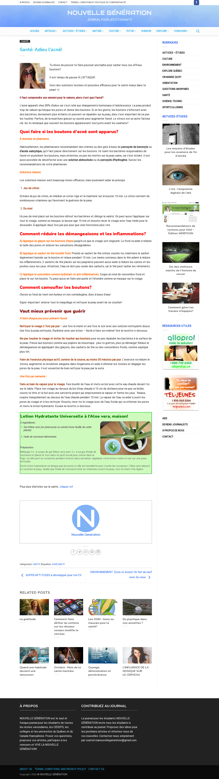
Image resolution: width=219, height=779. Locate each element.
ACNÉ (54, 564)
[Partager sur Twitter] (79, 552)
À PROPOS (25, 2)
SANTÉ (24, 41)
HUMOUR (146, 31)
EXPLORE (162, 31)
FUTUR (130, 31)
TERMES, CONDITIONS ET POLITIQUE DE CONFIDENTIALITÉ (98, 2)
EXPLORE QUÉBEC (172, 70)
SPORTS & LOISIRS (172, 107)
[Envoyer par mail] (86, 552)
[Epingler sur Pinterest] (92, 552)
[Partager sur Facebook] (73, 552)
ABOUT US (26, 769)
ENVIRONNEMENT (172, 64)
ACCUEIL (34, 31)
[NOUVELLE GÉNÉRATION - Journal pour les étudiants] (109, 12)
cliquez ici (66, 486)
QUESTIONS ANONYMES (175, 89)
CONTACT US (96, 769)
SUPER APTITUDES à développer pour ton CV (53, 575)
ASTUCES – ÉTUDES (74, 31)
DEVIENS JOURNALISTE (44, 2)
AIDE (164, 418)
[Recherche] (197, 31)
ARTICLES (50, 31)
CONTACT (62, 2)
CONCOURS (180, 31)
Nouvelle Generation (85, 535)
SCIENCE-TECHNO (172, 101)
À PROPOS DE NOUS (173, 430)
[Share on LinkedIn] (98, 552)
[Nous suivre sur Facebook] (196, 2)
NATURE (97, 31)
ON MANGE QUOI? (171, 77)
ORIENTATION (169, 83)
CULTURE (114, 31)
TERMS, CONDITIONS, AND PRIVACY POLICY (60, 769)
